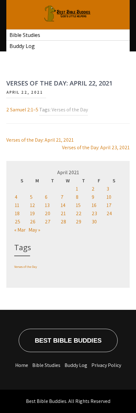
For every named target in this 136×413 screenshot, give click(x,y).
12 (32, 205)
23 (94, 213)
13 (47, 205)
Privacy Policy (106, 365)
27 (48, 221)
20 (47, 213)
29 (78, 221)
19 (32, 213)
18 (17, 213)
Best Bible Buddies (68, 340)
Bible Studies (24, 35)
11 (17, 205)
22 (79, 213)
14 (63, 205)
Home (21, 365)
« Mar (20, 230)
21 (63, 213)
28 (63, 221)
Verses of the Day (70, 109)
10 (109, 197)
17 (109, 205)
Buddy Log (22, 46)
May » (34, 230)
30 (94, 221)
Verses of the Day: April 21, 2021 (40, 140)
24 (109, 213)
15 (78, 205)
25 (17, 221)
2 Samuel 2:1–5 (22, 109)
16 (94, 205)
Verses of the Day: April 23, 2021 (96, 147)
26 (32, 221)
